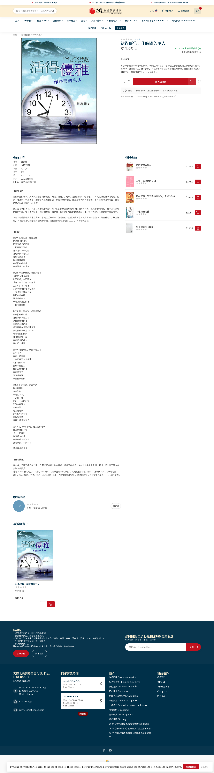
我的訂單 (161, 681)
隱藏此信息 (191, 766)
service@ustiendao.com (31, 709)
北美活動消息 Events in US (154, 20)
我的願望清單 (163, 686)
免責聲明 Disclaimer (119, 709)
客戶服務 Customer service (122, 677)
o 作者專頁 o (113, 20)
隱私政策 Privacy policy (121, 714)
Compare (162, 691)
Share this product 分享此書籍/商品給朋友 (155, 96)
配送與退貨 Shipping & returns (124, 681)
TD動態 (27, 20)
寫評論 (116, 505)
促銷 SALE (130, 20)
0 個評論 (136, 39)
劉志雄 (24, 161)
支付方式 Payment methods (123, 686)
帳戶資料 (161, 677)
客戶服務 (92, 28)
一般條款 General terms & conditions (128, 705)
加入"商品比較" (127, 96)
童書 (83, 20)
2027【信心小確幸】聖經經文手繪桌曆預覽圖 (130, 728)
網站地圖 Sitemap (117, 719)
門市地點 (39, 653)
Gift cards (106, 28)
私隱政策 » (205, 766)
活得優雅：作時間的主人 (31, 34)
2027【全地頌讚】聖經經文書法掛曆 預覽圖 (129, 723)
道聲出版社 (26, 165)
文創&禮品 (96, 20)
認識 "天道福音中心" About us (123, 695)
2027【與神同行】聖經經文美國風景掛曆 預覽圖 (130, 735)
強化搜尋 (120, 28)
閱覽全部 (82, 713)
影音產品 (71, 20)
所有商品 (161, 695)
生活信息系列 (27, 178)
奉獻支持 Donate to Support (123, 700)
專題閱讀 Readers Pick (183, 20)
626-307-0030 (25, 701)
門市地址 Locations (118, 691)
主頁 (17, 20)
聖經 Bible (42, 20)
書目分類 (57, 20)
